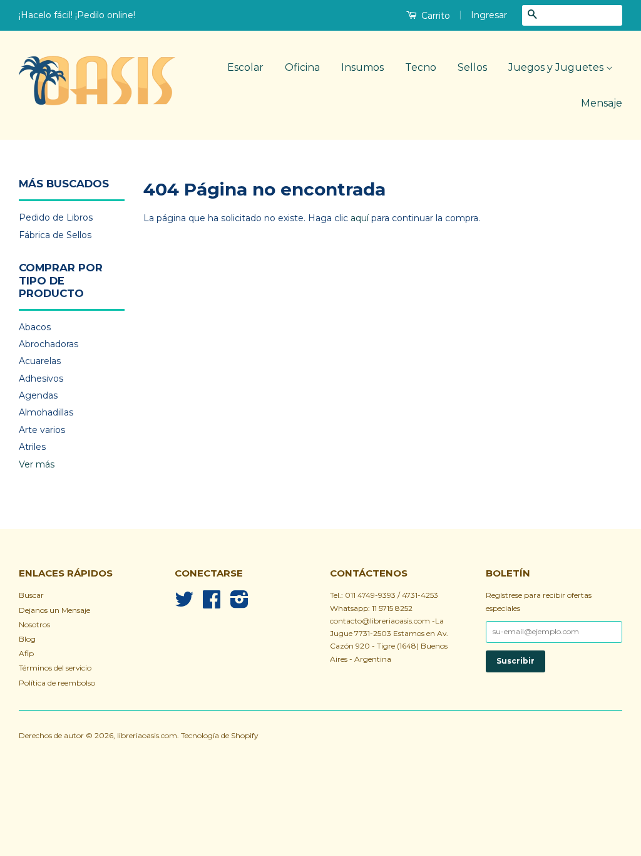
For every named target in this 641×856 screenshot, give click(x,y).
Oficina (302, 67)
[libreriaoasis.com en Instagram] (239, 603)
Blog (27, 639)
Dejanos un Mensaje (54, 610)
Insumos (362, 67)
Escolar (245, 67)
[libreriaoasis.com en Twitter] (184, 603)
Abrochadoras (48, 344)
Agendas (38, 395)
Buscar (31, 595)
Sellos (472, 67)
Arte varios (42, 430)
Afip (26, 653)
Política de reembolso (57, 682)
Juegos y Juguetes (557, 67)
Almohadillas (46, 412)
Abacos (35, 327)
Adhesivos (41, 378)
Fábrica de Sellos (55, 235)
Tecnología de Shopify (219, 735)
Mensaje (601, 103)
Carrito (434, 15)
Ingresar (489, 15)
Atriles (32, 446)
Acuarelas (40, 361)
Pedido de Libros (56, 217)
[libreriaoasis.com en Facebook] (211, 603)
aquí (360, 218)
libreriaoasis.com (147, 735)
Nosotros (34, 624)
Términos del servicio (55, 667)
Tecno (420, 67)
